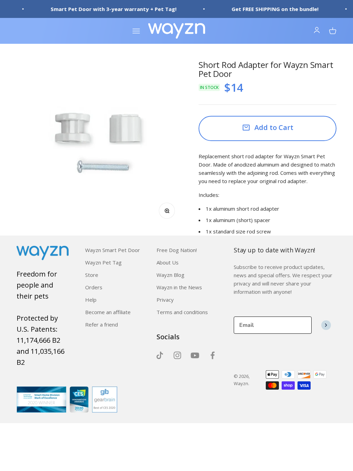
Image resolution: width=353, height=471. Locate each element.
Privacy (165, 299)
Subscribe (326, 325)
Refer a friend (101, 324)
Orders (93, 287)
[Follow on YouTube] (195, 355)
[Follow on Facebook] (212, 355)
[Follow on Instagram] (177, 355)
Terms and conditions (182, 312)
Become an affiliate (108, 312)
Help (91, 299)
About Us (168, 262)
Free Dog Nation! (177, 250)
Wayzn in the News (179, 287)
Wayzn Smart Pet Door (112, 250)
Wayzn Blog (170, 274)
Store (91, 274)
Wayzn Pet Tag (103, 262)
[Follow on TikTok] (159, 355)
